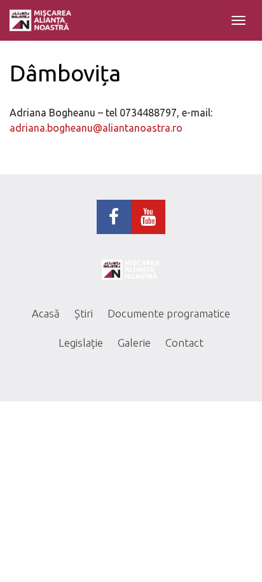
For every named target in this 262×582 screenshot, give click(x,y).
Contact (184, 342)
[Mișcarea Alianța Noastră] (40, 20)
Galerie (134, 342)
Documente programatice (168, 313)
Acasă (46, 313)
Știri (83, 313)
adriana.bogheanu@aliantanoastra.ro (96, 128)
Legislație (81, 342)
